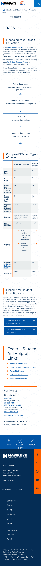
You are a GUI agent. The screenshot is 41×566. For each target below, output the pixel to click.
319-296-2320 (8, 480)
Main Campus (9, 398)
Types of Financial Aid (30, 10)
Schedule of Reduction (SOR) (7, 266)
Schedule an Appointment (13, 415)
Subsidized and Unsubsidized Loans (23, 367)
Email (9, 539)
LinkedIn (37, 488)
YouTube (37, 480)
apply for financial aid (15, 47)
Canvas (10, 534)
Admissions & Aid (11, 10)
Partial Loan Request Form (17, 62)
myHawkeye (12, 530)
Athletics (11, 514)
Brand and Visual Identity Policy (16, 559)
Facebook (37, 455)
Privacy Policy (10, 557)
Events (10, 505)
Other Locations (9, 489)
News (9, 509)
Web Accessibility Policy (26, 557)
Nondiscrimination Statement (14, 554)
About (10, 523)
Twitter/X (37, 463)
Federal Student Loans (18, 363)
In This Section (15, 17)
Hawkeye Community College (13, 3)
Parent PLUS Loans (17, 371)
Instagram (37, 471)
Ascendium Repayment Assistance (16, 331)
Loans (4, 12)
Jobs (9, 518)
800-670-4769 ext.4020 (12, 405)
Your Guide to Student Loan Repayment (16, 322)
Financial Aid (20, 10)
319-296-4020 (9, 403)
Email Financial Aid (11, 412)
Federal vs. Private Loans (19, 375)
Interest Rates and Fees (19, 378)
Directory (11, 500)
